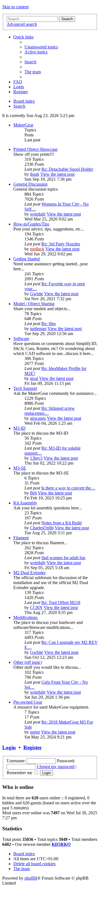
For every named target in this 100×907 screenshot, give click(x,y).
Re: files (48, 323)
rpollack (37, 249)
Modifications (25, 617)
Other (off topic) (27, 662)
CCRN (36, 607)
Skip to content (15, 6)
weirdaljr (38, 214)
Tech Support (25, 388)
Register (32, 747)
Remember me (20, 772)
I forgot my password (55, 766)
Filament (21, 537)
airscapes (38, 418)
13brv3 (36, 458)
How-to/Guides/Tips (31, 224)
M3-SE (19, 468)
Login (9, 747)
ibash (34, 174)
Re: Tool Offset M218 (60, 602)
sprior (35, 732)
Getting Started (26, 258)
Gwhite (36, 293)
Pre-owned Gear (27, 702)
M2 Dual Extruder (29, 572)
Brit (33, 493)
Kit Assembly (25, 503)
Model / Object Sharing (33, 303)
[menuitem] (41, 47)
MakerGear (23, 125)
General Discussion (30, 184)
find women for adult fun (63, 557)
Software (21, 338)
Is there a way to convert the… (68, 488)
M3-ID (19, 428)
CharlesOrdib (42, 527)
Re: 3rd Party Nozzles (60, 244)
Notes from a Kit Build (61, 522)
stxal (34, 378)
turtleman (38, 328)
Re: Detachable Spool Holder (67, 169)
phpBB (30, 878)
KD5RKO (61, 844)
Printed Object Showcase (35, 149)
